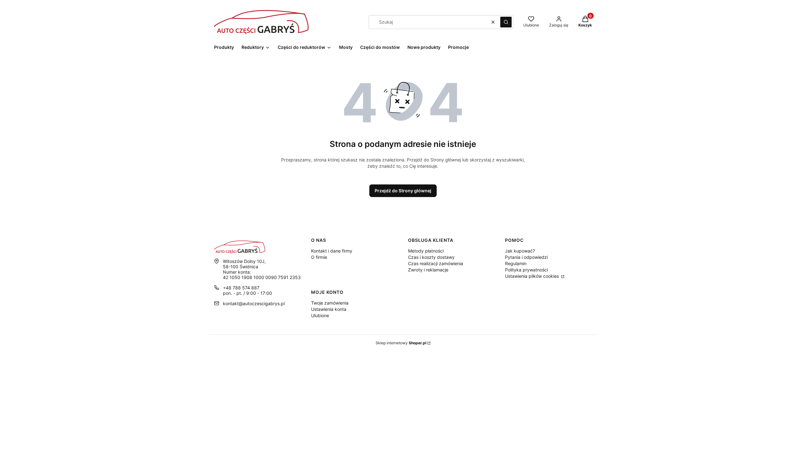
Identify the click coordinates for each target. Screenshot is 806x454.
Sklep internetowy (401, 342)
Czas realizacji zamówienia (435, 263)
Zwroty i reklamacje (428, 269)
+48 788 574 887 (241, 287)
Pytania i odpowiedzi (526, 257)
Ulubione (320, 315)
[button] (506, 22)
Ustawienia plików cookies (532, 276)
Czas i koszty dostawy (431, 257)
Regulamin (515, 263)
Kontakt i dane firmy (331, 250)
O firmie (319, 257)
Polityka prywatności (526, 269)
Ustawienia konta (328, 309)
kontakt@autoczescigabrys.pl (254, 303)
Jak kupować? (520, 250)
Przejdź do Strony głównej (403, 190)
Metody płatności (426, 250)
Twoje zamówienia (330, 303)
